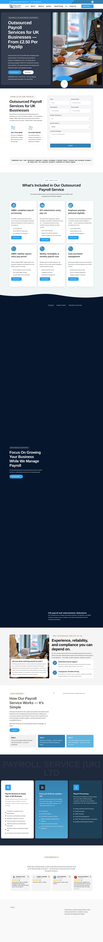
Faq (66, 6)
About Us (41, 6)
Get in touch (86, 6)
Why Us (33, 6)
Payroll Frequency (54, 123)
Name (51, 99)
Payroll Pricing (58, 6)
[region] (18, 929)
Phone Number (75, 107)
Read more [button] (76, 888)
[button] (23, 18)
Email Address (53, 107)
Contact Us (72, 6)
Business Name (75, 99)
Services (48, 6)
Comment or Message (55, 131)
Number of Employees (55, 115)
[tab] (51, 305)
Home (27, 6)
